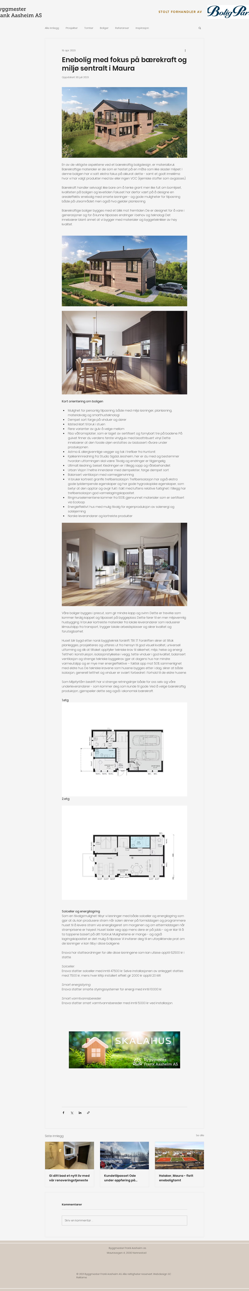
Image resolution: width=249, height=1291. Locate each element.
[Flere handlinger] (185, 50)
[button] (199, 27)
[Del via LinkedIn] (80, 1112)
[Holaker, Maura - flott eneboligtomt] (179, 1155)
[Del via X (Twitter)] (71, 1112)
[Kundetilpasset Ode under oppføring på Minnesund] (124, 1155)
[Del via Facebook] (63, 1112)
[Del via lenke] (88, 1112)
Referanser (122, 28)
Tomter (88, 28)
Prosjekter (72, 28)
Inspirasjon (142, 28)
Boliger (104, 28)
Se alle (200, 1135)
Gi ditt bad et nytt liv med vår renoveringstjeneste (69, 1178)
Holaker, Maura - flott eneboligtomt (176, 1178)
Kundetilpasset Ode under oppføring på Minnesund (120, 1178)
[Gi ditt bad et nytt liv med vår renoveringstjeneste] (69, 1155)
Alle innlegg (52, 28)
